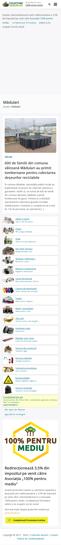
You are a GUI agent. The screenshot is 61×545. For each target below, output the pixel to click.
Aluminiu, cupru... (25, 260)
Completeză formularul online (29, 520)
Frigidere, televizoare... (25, 270)
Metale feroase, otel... (24, 250)
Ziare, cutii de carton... (24, 220)
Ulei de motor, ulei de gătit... (27, 319)
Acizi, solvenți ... (26, 369)
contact (54, 534)
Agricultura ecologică (14, 414)
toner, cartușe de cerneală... (27, 289)
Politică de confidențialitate (30, 538)
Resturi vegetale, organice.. (26, 379)
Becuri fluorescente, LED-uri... (27, 280)
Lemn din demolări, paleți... (26, 339)
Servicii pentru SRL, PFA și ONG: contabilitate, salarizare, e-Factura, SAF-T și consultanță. (30, 401)
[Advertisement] (30, 61)
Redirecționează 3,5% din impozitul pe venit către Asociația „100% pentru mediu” (27, 475)
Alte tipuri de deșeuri (14, 409)
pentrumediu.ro (12, 512)
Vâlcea (8, 156)
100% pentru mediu (34, 5)
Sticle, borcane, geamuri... (26, 240)
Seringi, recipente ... (23, 359)
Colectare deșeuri (39, 534)
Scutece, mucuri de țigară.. (26, 389)
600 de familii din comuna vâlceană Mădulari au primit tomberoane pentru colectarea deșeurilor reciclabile (30, 170)
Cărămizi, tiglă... (25, 349)
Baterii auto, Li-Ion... (24, 309)
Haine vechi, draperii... (24, 299)
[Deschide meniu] (55, 4)
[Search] (49, 4)
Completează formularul (24, 22)
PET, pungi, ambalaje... (24, 230)
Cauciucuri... (22, 329)
